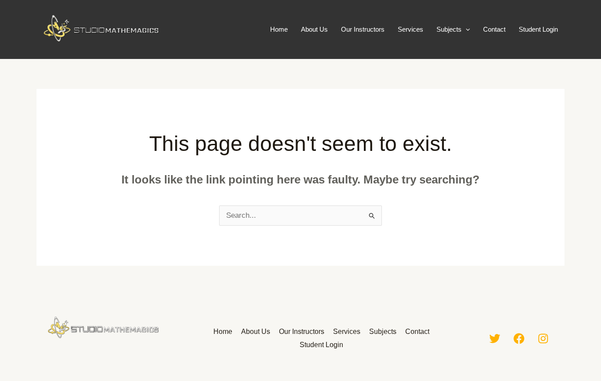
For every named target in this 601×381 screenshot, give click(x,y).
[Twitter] (494, 338)
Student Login (538, 29)
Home (279, 29)
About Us (314, 29)
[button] (466, 29)
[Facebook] (518, 338)
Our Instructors (363, 29)
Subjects (449, 29)
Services (410, 29)
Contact (494, 29)
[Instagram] (543, 338)
